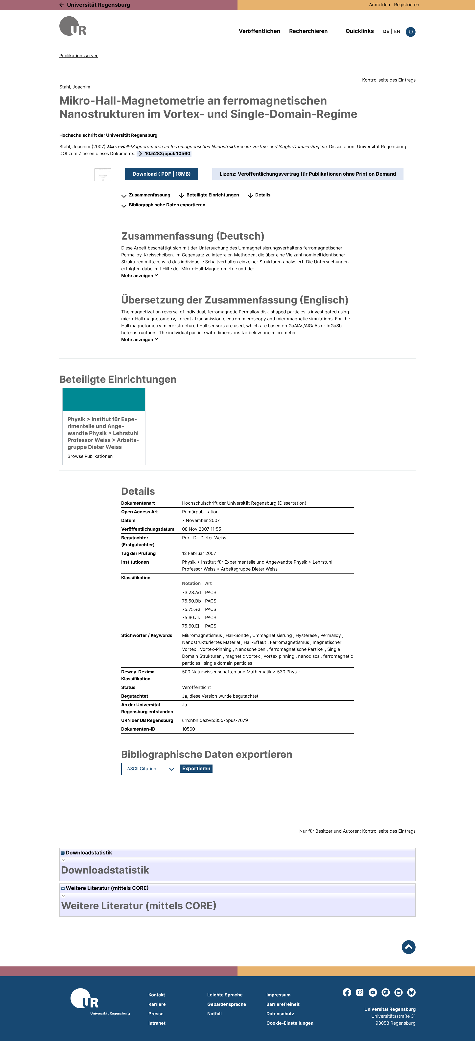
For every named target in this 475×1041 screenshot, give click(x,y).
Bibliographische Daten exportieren (167, 204)
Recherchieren (308, 31)
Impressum (278, 994)
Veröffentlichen (259, 31)
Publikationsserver (78, 55)
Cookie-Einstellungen (289, 1023)
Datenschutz (280, 1013)
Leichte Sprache (225, 994)
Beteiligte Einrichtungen (213, 194)
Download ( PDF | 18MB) (162, 174)
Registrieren (406, 4)
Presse (156, 1013)
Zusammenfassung (149, 194)
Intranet (157, 1023)
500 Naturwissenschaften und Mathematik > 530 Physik (241, 671)
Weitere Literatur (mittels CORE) (107, 888)
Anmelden (379, 4)
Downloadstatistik (88, 852)
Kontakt (156, 994)
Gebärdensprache (226, 1004)
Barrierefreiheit (283, 1004)
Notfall (214, 1013)
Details (262, 194)
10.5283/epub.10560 (167, 153)
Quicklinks (360, 31)
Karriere (157, 1004)
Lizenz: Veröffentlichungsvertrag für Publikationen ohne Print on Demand (308, 174)
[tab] (237, 870)
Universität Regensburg (98, 4)
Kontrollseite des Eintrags (389, 79)
